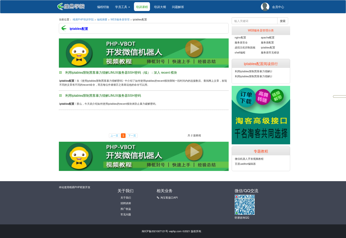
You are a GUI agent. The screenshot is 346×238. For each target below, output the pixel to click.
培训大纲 (160, 7)
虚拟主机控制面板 (245, 47)
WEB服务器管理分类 (261, 30)
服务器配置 (267, 42)
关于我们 (126, 197)
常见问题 (126, 214)
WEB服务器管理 (120, 19)
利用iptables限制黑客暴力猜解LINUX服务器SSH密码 (103, 95)
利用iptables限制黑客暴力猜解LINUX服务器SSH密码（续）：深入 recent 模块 (121, 72)
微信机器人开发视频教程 (249, 159)
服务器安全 (241, 42)
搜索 (283, 21)
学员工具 (121, 7)
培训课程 (142, 7)
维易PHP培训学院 (83, 19)
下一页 (132, 135)
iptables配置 (268, 47)
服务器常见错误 (270, 52)
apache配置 (268, 37)
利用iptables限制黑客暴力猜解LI (253, 71)
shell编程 (240, 52)
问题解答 (178, 7)
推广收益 (126, 209)
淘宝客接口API (169, 197)
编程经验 (103, 7)
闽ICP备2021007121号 (155, 231)
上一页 (114, 135)
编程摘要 (102, 19)
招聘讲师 (126, 203)
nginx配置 (240, 37)
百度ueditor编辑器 (245, 164)
